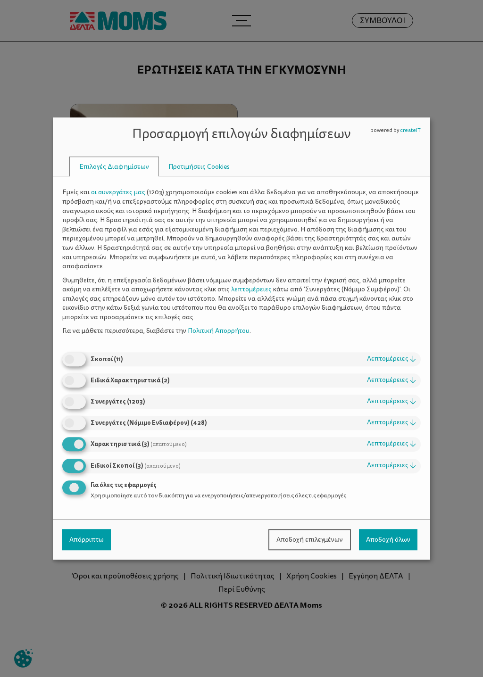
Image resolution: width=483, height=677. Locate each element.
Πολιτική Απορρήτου (219, 331)
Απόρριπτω (86, 539)
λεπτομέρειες (391, 358)
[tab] (114, 167)
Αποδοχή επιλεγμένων (309, 539)
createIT (410, 130)
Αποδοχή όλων (388, 539)
